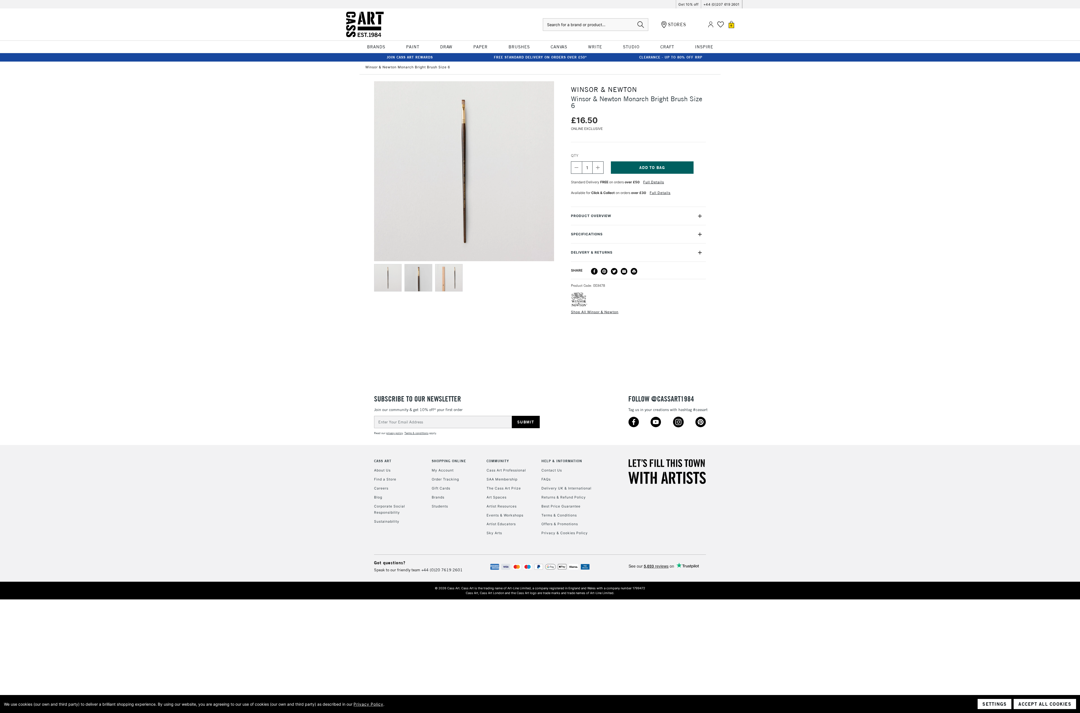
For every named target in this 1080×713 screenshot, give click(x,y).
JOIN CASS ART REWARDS (410, 57)
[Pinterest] (604, 271)
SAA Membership (502, 479)
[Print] (634, 271)
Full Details (653, 182)
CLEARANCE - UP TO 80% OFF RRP (670, 57)
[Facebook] (594, 271)
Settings (994, 704)
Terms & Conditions (559, 515)
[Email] (624, 271)
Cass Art (383, 461)
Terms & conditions (416, 433)
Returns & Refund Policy (563, 497)
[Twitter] (614, 271)
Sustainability (386, 521)
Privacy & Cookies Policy (564, 533)
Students (440, 506)
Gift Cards (441, 488)
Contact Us (551, 470)
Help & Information (561, 461)
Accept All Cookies (1044, 704)
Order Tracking (445, 479)
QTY (575, 155)
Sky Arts (494, 533)
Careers (381, 488)
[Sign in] (711, 25)
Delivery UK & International (566, 488)
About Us (382, 470)
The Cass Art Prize (504, 488)
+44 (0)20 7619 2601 (442, 569)
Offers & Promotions (559, 524)
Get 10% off (688, 4)
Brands (438, 497)
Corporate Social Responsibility (389, 509)
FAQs (546, 479)
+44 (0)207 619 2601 (721, 4)
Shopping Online (449, 461)
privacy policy (394, 433)
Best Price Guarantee (560, 506)
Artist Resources (502, 506)
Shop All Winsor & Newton (594, 312)
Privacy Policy (368, 704)
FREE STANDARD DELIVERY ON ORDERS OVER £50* (540, 57)
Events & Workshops (505, 515)
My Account (443, 470)
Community (498, 461)
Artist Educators (501, 524)
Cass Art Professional (506, 470)
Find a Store (385, 479)
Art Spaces (497, 497)
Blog (378, 497)
